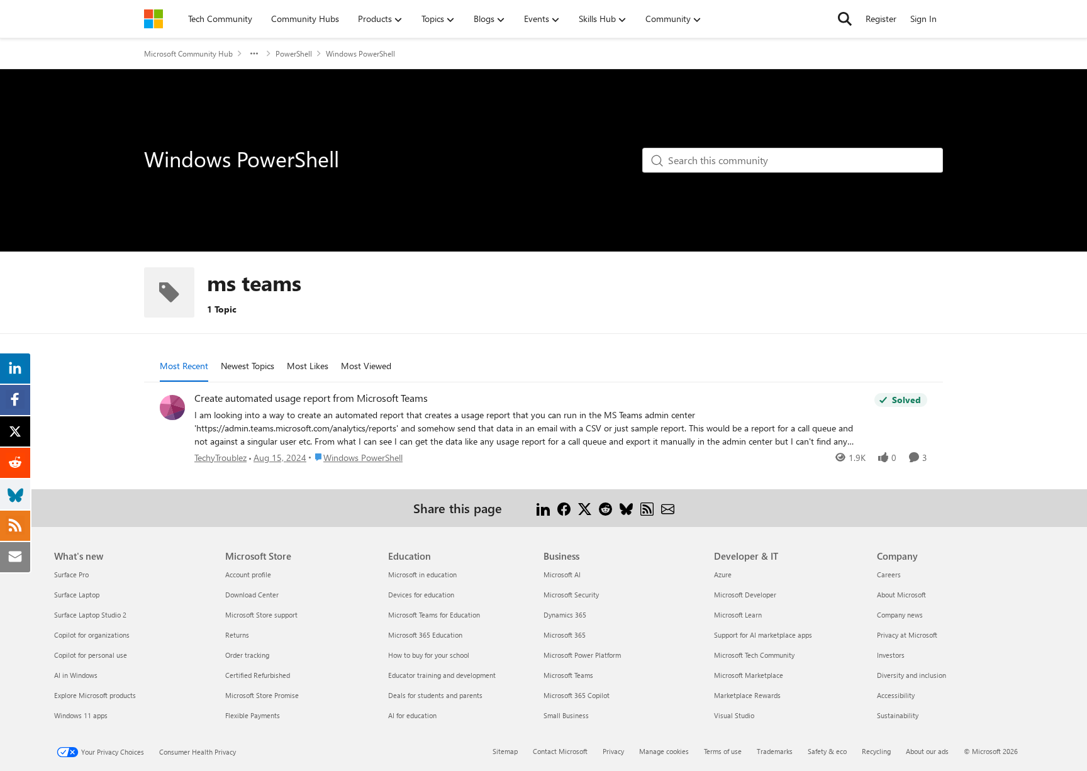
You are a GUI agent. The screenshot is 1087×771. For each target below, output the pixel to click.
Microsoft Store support (261, 614)
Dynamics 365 (565, 614)
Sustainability (897, 715)
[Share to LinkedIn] (543, 507)
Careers (889, 574)
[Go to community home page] (153, 18)
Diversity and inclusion (911, 675)
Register (881, 19)
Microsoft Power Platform (582, 655)
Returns (237, 635)
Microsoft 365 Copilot (577, 695)
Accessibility (896, 695)
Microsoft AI (562, 574)
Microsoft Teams (568, 675)
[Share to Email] (667, 507)
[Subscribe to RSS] (647, 507)
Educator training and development (442, 675)
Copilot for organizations (92, 635)
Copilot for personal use (90, 655)
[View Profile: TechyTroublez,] (172, 407)
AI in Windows (76, 675)
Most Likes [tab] (307, 366)
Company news (900, 614)
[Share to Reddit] (605, 507)
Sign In (923, 19)
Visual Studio (734, 715)
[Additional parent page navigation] (254, 53)
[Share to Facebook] (564, 507)
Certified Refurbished (257, 675)
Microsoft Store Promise (262, 695)
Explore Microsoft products (95, 695)
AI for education (412, 715)
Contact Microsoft (560, 751)
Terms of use (723, 751)
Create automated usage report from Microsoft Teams (311, 398)
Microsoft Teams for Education (434, 614)
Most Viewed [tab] (366, 366)
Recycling (876, 751)
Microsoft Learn (738, 614)
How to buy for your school (428, 655)
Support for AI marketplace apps (763, 635)
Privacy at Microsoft (907, 635)
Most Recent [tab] (184, 366)
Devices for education (421, 594)
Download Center (252, 594)
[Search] (844, 18)
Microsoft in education (422, 574)
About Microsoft (901, 594)
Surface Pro (71, 574)
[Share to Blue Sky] (626, 507)
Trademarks (775, 751)
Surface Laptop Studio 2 (90, 614)
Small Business (566, 715)
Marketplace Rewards (747, 695)
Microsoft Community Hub (188, 53)
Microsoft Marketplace (748, 675)
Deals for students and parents (435, 695)
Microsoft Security (571, 594)
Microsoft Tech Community (754, 655)
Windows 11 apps (81, 715)
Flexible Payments (252, 715)
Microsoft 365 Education (425, 635)
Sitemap (505, 751)
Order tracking (247, 655)
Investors (891, 655)
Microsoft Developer (745, 594)
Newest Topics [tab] (247, 366)
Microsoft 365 (565, 635)
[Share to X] (584, 507)
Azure (723, 574)
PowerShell (294, 53)
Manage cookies (664, 751)
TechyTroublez (220, 457)
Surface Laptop (76, 594)
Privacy (613, 751)
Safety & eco (827, 751)
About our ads (927, 751)
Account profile (248, 574)
